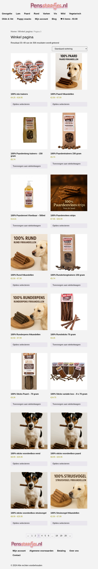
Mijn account (41, 19)
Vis (55, 13)
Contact (17, 555)
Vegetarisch (75, 13)
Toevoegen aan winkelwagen (27, 166)
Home (14, 31)
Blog (54, 19)
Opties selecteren (21, 104)
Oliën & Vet (7, 19)
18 (57, 536)
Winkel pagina (25, 31)
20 (65, 536)
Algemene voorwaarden (41, 551)
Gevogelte (7, 13)
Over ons (74, 551)
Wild (63, 13)
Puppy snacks (24, 19)
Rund (36, 13)
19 (61, 536)
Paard (27, 13)
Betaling (61, 551)
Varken (46, 13)
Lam (18, 13)
